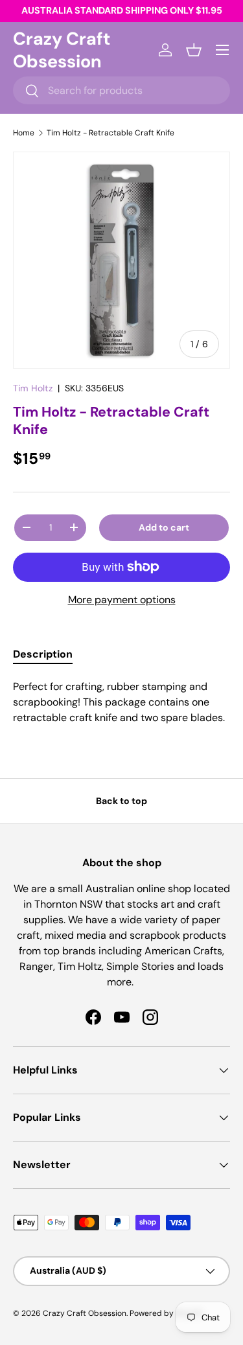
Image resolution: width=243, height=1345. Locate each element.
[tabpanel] (121, 702)
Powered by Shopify (166, 1313)
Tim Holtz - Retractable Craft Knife (110, 133)
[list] (121, 260)
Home (23, 133)
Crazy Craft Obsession (84, 1313)
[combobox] (121, 90)
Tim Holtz (32, 388)
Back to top (121, 801)
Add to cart (164, 527)
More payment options (122, 599)
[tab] (43, 654)
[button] (193, 50)
